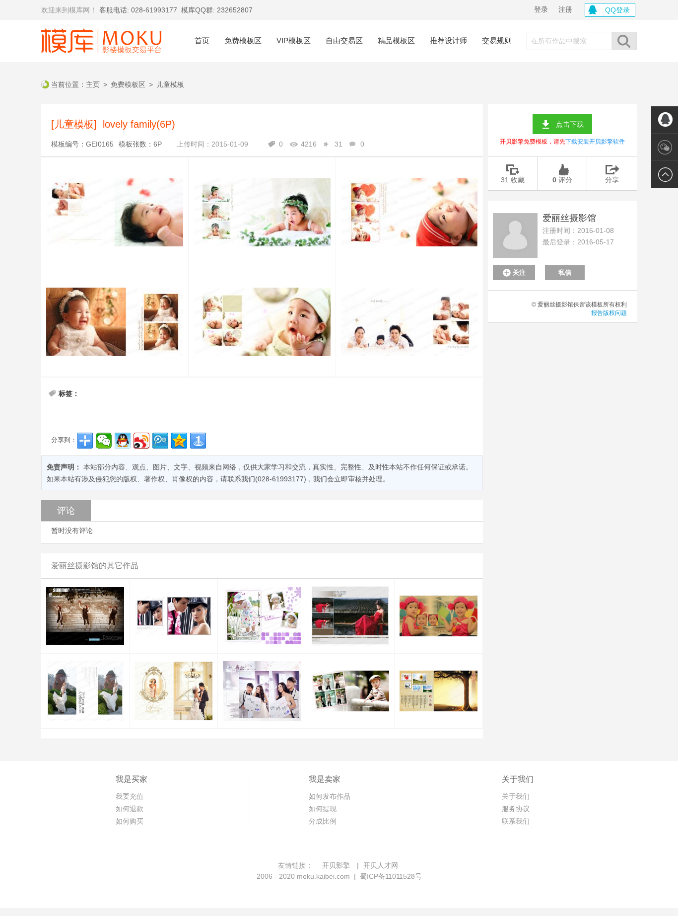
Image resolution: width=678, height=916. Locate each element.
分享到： (64, 440)
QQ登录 (617, 10)
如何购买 (129, 821)
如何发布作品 (329, 796)
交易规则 (497, 40)
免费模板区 (243, 40)
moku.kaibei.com (323, 876)
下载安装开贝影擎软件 (595, 141)
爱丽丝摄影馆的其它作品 (94, 565)
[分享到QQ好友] (123, 441)
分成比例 (323, 821)
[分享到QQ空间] (179, 441)
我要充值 (129, 796)
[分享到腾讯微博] (160, 441)
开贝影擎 (336, 865)
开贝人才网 (380, 865)
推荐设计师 (448, 40)
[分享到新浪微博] (141, 441)
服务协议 (516, 809)
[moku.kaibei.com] (101, 40)
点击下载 (570, 124)
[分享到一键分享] (198, 441)
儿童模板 (170, 84)
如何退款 (129, 809)
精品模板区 (396, 40)
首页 (202, 40)
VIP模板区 (293, 40)
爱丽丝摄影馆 (569, 218)
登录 (541, 9)
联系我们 (516, 821)
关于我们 (516, 796)
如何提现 (323, 809)
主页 (93, 84)
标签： (69, 393)
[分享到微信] (104, 441)
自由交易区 (344, 40)
